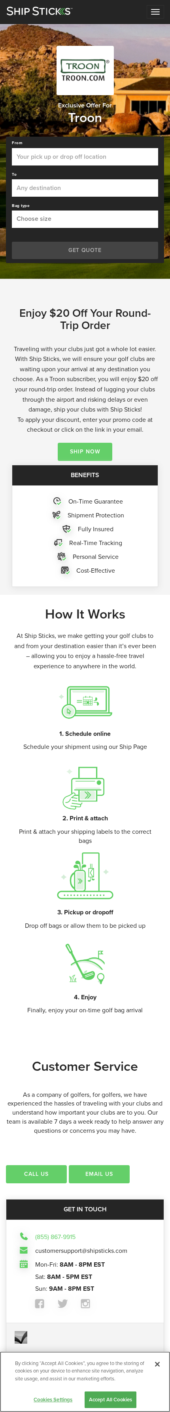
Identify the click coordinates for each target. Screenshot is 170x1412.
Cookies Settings (53, 1399)
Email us (99, 1174)
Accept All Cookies (110, 1399)
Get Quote (84, 250)
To (14, 174)
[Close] (157, 1364)
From (17, 143)
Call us (36, 1174)
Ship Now (85, 451)
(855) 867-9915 (55, 1236)
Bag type (21, 206)
